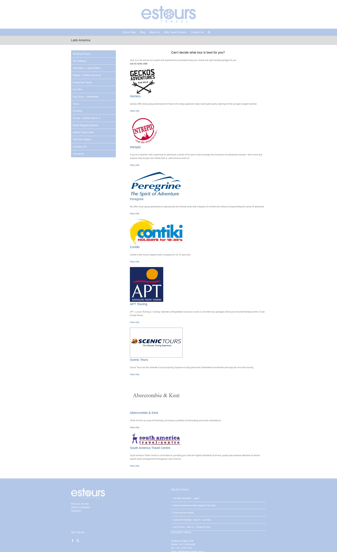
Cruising (77, 110)
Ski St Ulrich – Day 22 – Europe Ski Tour (192, 526)
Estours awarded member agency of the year (194, 505)
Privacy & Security (79, 503)
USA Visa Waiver (82, 139)
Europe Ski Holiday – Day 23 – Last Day (192, 519)
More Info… (135, 110)
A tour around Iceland (183, 512)
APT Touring (138, 304)
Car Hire (77, 89)
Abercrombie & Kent (144, 413)
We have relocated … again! (186, 498)
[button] (209, 32)
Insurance (78, 153)
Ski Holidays (79, 61)
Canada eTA (80, 146)
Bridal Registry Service (85, 125)
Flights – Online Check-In (87, 75)
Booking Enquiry (82, 53)
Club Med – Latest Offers (87, 68)
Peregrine (137, 199)
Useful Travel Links (83, 132)
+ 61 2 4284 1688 (186, 544)
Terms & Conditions (80, 507)
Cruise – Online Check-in (87, 118)
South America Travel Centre (150, 448)
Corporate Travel (82, 82)
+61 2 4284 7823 (184, 547)
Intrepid (135, 147)
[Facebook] (72, 540)
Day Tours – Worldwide (85, 96)
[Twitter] (77, 540)
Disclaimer (76, 510)
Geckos (135, 96)
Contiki (135, 247)
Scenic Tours (139, 360)
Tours (76, 103)
